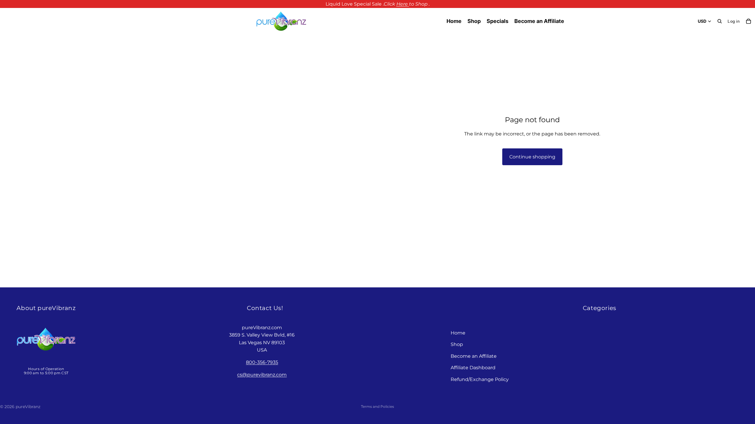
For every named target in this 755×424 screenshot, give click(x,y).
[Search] (719, 21)
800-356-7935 (262, 362)
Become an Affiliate (474, 356)
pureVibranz (28, 406)
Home (458, 333)
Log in (734, 21)
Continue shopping (532, 157)
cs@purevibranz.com (262, 374)
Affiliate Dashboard (473, 367)
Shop (457, 344)
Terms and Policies (377, 406)
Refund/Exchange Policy (480, 379)
